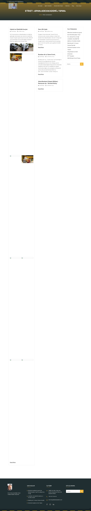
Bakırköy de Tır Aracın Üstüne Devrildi (72, 44)
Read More (13, 462)
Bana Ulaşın (78, 5)
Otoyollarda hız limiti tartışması (72, 53)
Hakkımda (67, 5)
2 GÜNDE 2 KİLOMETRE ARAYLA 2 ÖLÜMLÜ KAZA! (73, 40)
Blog (73, 5)
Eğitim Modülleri (48, 5)
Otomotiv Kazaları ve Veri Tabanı (73, 48)
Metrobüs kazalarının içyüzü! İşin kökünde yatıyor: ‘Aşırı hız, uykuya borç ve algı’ (74, 35)
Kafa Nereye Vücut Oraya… (74, 58)
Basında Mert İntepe (58, 5)
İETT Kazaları (70, 56)
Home (40, 14)
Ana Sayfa (40, 5)
